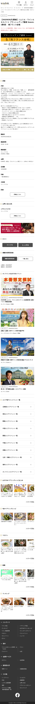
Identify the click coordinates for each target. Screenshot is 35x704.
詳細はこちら (17, 194)
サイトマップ (23, 687)
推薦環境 (22, 680)
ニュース (22, 635)
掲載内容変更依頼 (9, 258)
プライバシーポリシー (25, 685)
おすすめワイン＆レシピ (26, 628)
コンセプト (22, 677)
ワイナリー (4, 651)
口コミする (10, 245)
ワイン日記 (4, 625)
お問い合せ (22, 682)
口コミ (17, 69)
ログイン (4, 660)
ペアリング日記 (24, 625)
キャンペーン (5, 635)
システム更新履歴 (6, 682)
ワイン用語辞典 (6, 630)
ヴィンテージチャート (25, 630)
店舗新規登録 (23, 669)
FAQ (3, 680)
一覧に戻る (25, 258)
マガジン (4, 633)
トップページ (5, 677)
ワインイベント (24, 633)
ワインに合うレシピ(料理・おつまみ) (9, 647)
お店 (21, 651)
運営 (3, 685)
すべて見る (30, 502)
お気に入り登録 (6, 69)
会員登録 (22, 660)
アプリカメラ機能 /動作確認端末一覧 (6, 688)
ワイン (21, 647)
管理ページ (4, 669)
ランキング (4, 628)
